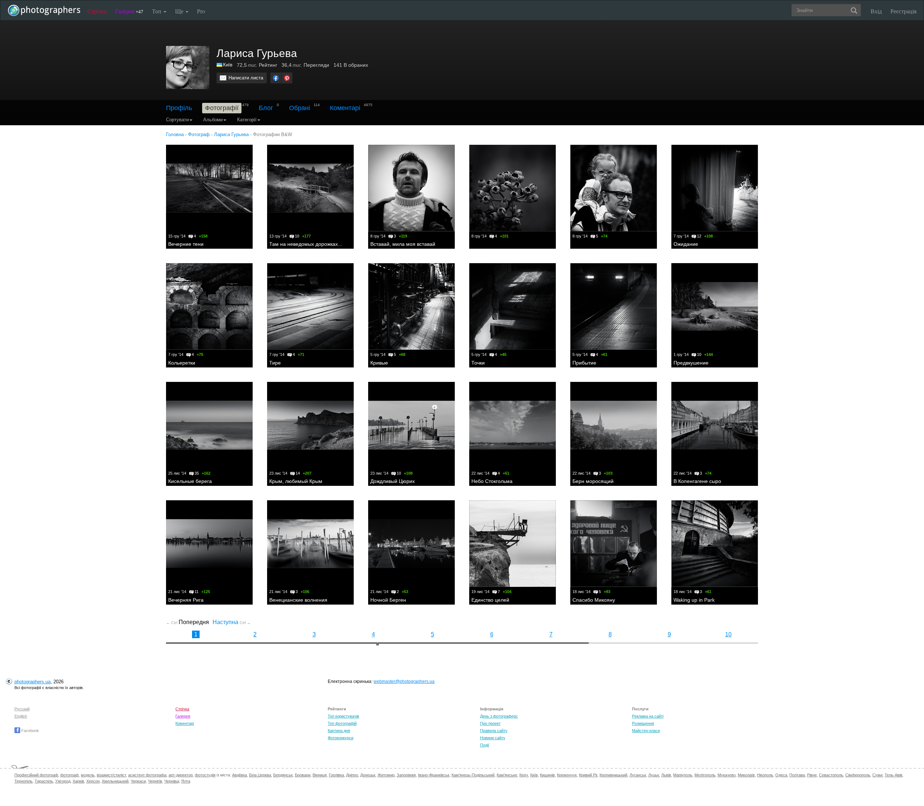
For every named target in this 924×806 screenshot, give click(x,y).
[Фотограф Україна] (220, 64)
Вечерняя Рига (186, 600)
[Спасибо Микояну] (613, 543)
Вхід (876, 11)
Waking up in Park (694, 600)
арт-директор (181, 775)
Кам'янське (507, 775)
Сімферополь (857, 775)
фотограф (69, 775)
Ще (180, 11)
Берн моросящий (593, 481)
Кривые (379, 363)
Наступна (232, 622)
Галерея (129, 11)
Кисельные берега (190, 481)
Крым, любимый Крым (295, 481)
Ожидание (686, 244)
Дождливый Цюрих (392, 481)
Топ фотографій (342, 723)
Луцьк (653, 775)
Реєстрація (903, 11)
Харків (78, 781)
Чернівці (171, 781)
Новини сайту (492, 738)
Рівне (812, 775)
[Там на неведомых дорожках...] (310, 188)
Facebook (29, 730)
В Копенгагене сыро (697, 481)
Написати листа (245, 77)
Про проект (490, 723)
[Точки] (512, 306)
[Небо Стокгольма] (512, 425)
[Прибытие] (613, 306)
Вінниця (320, 775)
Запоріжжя (406, 775)
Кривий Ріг (588, 775)
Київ (227, 64)
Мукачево (727, 775)
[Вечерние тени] (209, 188)
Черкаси (138, 781)
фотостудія (205, 775)
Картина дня (339, 730)
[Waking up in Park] (714, 543)
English (20, 716)
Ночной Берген (388, 600)
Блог (266, 108)
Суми (877, 775)
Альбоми (213, 119)
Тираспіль (44, 781)
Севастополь (831, 775)
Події (484, 745)
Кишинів (547, 775)
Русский (22, 709)
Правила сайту (493, 730)
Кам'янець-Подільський (473, 775)
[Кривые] (411, 306)
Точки (478, 363)
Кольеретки (181, 363)
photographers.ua (32, 681)
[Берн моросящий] (613, 425)
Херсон (93, 781)
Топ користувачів (343, 716)
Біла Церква (260, 775)
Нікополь (765, 775)
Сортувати (177, 119)
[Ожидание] (714, 188)
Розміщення (643, 723)
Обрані (299, 108)
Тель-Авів (893, 775)
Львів (666, 775)
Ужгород (62, 781)
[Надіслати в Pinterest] (287, 78)
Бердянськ (283, 775)
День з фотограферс (499, 716)
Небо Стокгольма (492, 481)
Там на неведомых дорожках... (305, 244)
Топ (157, 11)
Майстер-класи (646, 730)
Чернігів (155, 781)
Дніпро (352, 775)
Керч (523, 775)
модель (88, 775)
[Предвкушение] (714, 306)
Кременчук (567, 775)
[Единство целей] (512, 543)
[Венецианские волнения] (310, 543)
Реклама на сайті (647, 716)
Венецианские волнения (298, 600)
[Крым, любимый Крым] (310, 425)
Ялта (185, 781)
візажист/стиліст (111, 775)
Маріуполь (682, 775)
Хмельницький (115, 781)
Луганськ (637, 775)
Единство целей (490, 600)
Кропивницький (613, 775)
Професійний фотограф (36, 775)
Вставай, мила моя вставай (402, 244)
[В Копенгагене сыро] (714, 425)
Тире (275, 363)
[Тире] (310, 306)
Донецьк (367, 775)
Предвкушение (691, 363)
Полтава (797, 775)
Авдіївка (239, 775)
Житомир (386, 775)
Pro (201, 11)
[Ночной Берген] (411, 543)
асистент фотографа (147, 775)
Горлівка (336, 775)
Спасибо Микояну (593, 600)
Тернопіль (23, 781)
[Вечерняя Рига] (209, 543)
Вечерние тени (186, 244)
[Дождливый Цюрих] (411, 425)
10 (728, 634)
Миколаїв (746, 775)
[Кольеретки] (209, 306)
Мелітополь (704, 775)
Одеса (781, 775)
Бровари (302, 775)
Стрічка (96, 11)
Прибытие (584, 363)
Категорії (247, 119)
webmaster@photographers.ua (404, 681)
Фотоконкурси (340, 738)
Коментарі (345, 108)
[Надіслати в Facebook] (275, 78)
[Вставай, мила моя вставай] (411, 188)
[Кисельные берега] (209, 425)
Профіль (179, 108)
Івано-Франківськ (433, 775)
